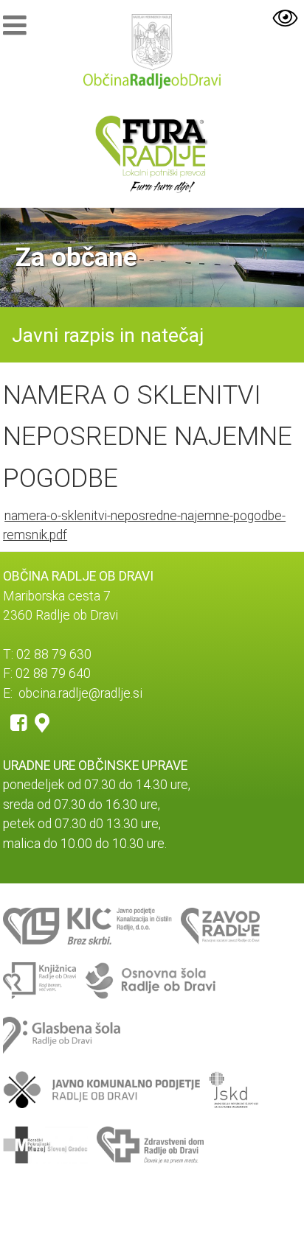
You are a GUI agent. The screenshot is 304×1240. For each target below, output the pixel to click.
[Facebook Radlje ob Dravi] (18, 722)
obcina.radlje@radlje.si (80, 693)
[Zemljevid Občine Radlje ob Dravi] (42, 722)
